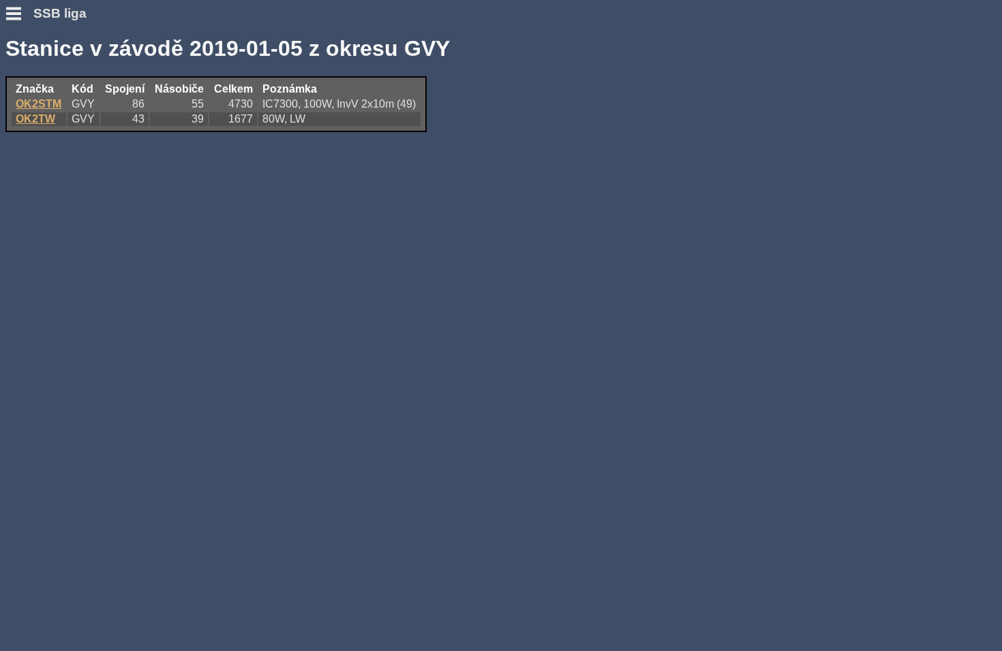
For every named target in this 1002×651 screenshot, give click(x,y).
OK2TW (35, 119)
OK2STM (38, 104)
